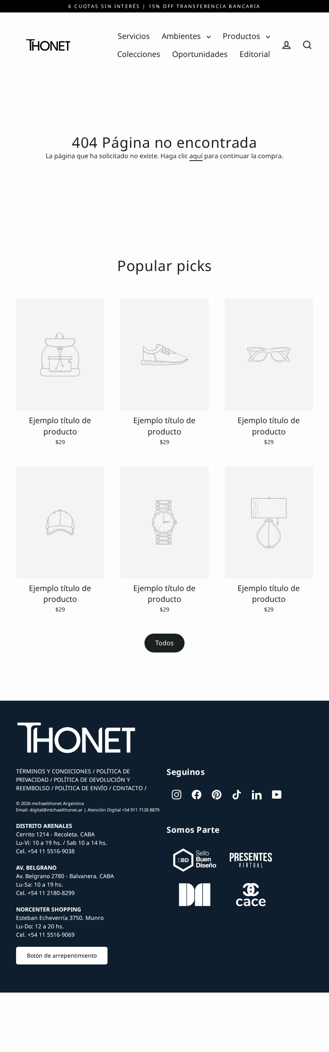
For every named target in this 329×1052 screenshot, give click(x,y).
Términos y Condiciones (53, 771)
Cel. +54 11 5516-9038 (45, 851)
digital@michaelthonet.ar (56, 810)
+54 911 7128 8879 (140, 810)
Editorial (255, 54)
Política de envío (80, 788)
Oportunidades (199, 54)
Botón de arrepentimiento (62, 955)
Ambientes (182, 36)
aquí (196, 155)
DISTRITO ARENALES (44, 826)
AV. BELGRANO (36, 867)
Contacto (127, 788)
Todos (164, 642)
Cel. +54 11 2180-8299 (45, 893)
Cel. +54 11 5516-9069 (45, 934)
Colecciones (138, 54)
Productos (242, 36)
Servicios (134, 36)
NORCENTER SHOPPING (48, 909)
